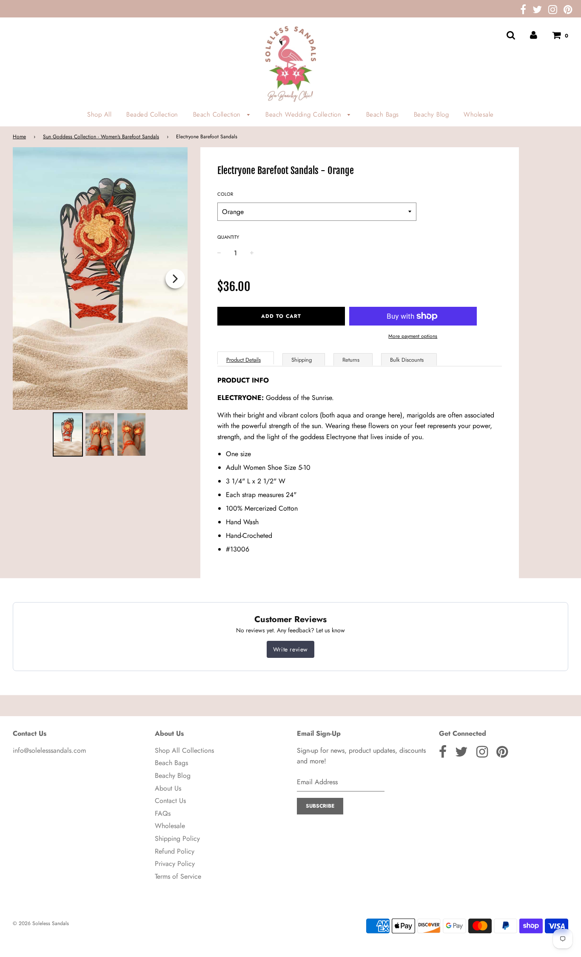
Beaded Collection (152, 114)
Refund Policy (174, 851)
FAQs (163, 813)
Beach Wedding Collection (304, 114)
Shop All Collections (184, 750)
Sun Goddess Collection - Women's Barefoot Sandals (101, 136)
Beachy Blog (431, 114)
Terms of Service (178, 876)
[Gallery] (100, 303)
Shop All (99, 114)
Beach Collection (218, 114)
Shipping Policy (177, 838)
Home (19, 136)
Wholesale (479, 114)
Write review (290, 649)
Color (225, 194)
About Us (168, 788)
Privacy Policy (175, 863)
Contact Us (170, 801)
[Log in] (533, 35)
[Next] (175, 279)
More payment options (412, 336)
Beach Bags (382, 114)
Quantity (228, 237)
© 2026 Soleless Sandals (41, 923)
